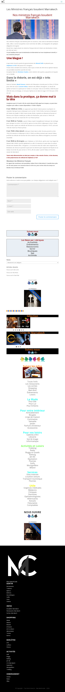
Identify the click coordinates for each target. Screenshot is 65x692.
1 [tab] (13, 330)
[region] (18, 322)
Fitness (9, 647)
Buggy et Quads (32, 452)
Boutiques (32, 251)
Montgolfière (32, 465)
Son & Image (32, 439)
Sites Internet (32, 474)
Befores (9, 593)
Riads (8, 679)
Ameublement (32, 412)
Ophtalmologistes (32, 496)
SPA (8, 643)
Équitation (32, 459)
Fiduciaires (32, 503)
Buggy (8, 656)
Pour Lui (32, 403)
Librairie (32, 437)
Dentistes (32, 494)
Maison (9, 622)
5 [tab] (21, 330)
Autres (8, 635)
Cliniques (32, 492)
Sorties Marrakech (12, 613)
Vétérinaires (32, 498)
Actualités (32, 242)
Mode (8, 620)
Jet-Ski (32, 456)
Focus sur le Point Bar (13, 275)
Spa (32, 253)
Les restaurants (32, 383)
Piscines (32, 461)
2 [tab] (15, 330)
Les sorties (32, 386)
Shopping (32, 388)
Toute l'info (32, 381)
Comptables (32, 505)
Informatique (32, 441)
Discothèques (11, 595)
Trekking (32, 448)
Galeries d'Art (32, 434)
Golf (8, 654)
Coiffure (9, 645)
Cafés (8, 597)
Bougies (32, 415)
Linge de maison (32, 417)
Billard (32, 467)
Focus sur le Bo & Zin (13, 270)
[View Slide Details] (18, 322)
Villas (8, 681)
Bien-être (32, 390)
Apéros (9, 590)
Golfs (32, 463)
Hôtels (8, 677)
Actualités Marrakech (13, 609)
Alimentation (10, 631)
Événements (32, 392)
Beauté (9, 624)
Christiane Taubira (22, 72)
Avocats (32, 500)
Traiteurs (9, 588)
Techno (9, 633)
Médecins (32, 490)
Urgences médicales (32, 487)
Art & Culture (10, 629)
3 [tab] (17, 330)
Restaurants (32, 246)
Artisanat (9, 627)
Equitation (9, 665)
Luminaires (32, 419)
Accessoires (32, 428)
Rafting (32, 454)
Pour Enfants (32, 405)
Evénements (32, 244)
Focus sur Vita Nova (12, 272)
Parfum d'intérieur (32, 425)
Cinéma (9, 601)
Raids (32, 450)
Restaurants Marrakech (13, 611)
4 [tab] (19, 330)
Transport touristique (32, 478)
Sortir (32, 248)
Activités (32, 255)
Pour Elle (32, 401)
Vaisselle (32, 421)
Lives (8, 599)
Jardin (32, 423)
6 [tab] (23, 330)
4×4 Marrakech (11, 663)
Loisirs (32, 394)
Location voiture (32, 476)
